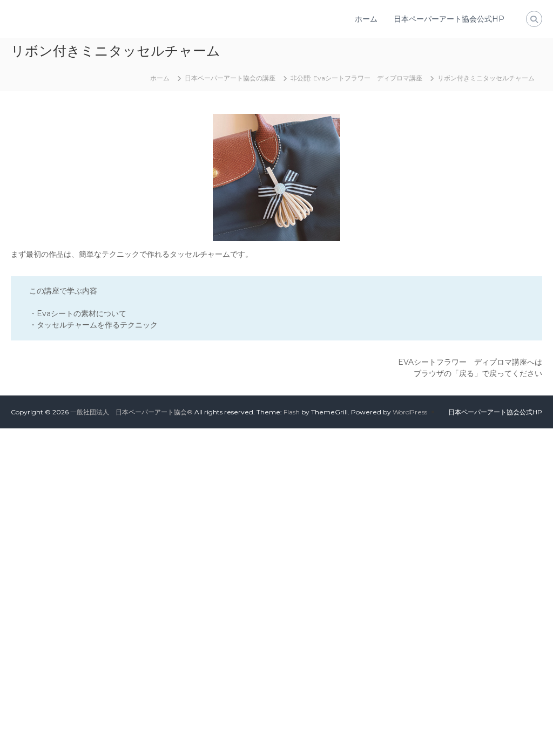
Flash (292, 412)
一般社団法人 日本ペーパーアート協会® (131, 412)
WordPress (410, 412)
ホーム (366, 19)
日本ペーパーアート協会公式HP (449, 19)
